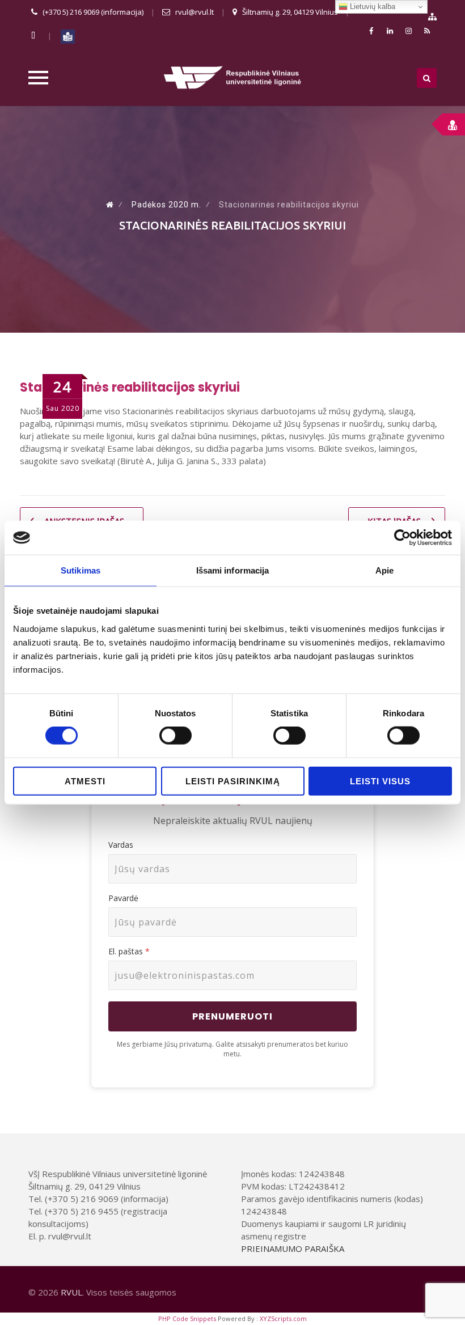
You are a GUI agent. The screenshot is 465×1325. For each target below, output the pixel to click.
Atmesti (85, 780)
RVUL (71, 1292)
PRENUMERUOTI (232, 1016)
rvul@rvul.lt (194, 12)
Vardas (120, 844)
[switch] (175, 736)
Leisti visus (380, 780)
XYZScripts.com (283, 1318)
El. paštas (129, 951)
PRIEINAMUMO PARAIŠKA (292, 1248)
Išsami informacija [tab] (232, 570)
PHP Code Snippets (187, 1318)
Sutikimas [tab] (80, 570)
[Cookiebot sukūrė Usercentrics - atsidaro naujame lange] (402, 537)
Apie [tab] (384, 570)
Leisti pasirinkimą (232, 780)
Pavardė (123, 898)
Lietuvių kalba (371, 6)
